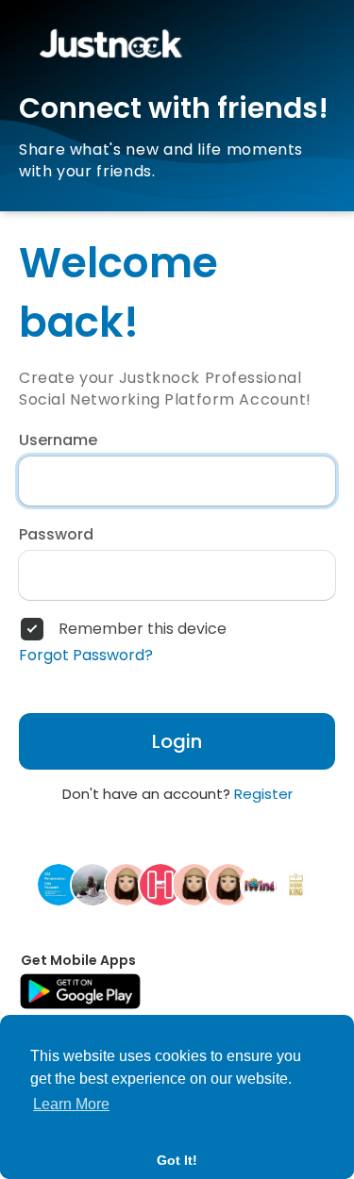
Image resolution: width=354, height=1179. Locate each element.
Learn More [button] (71, 1104)
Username (58, 440)
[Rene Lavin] (194, 883)
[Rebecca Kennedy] (126, 883)
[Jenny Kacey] (92, 883)
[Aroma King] (296, 883)
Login (177, 741)
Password (56, 534)
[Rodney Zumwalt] (228, 883)
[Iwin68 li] (262, 883)
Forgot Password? (86, 655)
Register (263, 794)
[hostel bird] (160, 883)
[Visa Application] (58, 883)
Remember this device (143, 629)
